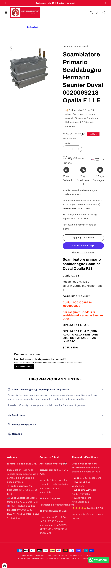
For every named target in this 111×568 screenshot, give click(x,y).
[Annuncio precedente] (5, 3)
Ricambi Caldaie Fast (35, 556)
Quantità (67, 143)
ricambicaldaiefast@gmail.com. (57, 504)
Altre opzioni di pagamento (83, 252)
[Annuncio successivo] (106, 3)
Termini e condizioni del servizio (30, 558)
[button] (6, 12)
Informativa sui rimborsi (58, 556)
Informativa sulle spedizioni (57, 558)
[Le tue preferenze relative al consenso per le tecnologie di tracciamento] (4, 565)
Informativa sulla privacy (80, 556)
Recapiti (75, 558)
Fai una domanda (24, 366)
